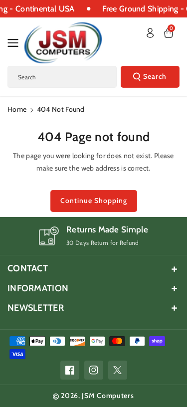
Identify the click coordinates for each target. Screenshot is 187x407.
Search (155, 76)
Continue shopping (93, 200)
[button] (15, 42)
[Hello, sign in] (150, 32)
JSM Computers (108, 395)
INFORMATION (37, 288)
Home (16, 109)
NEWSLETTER (35, 307)
